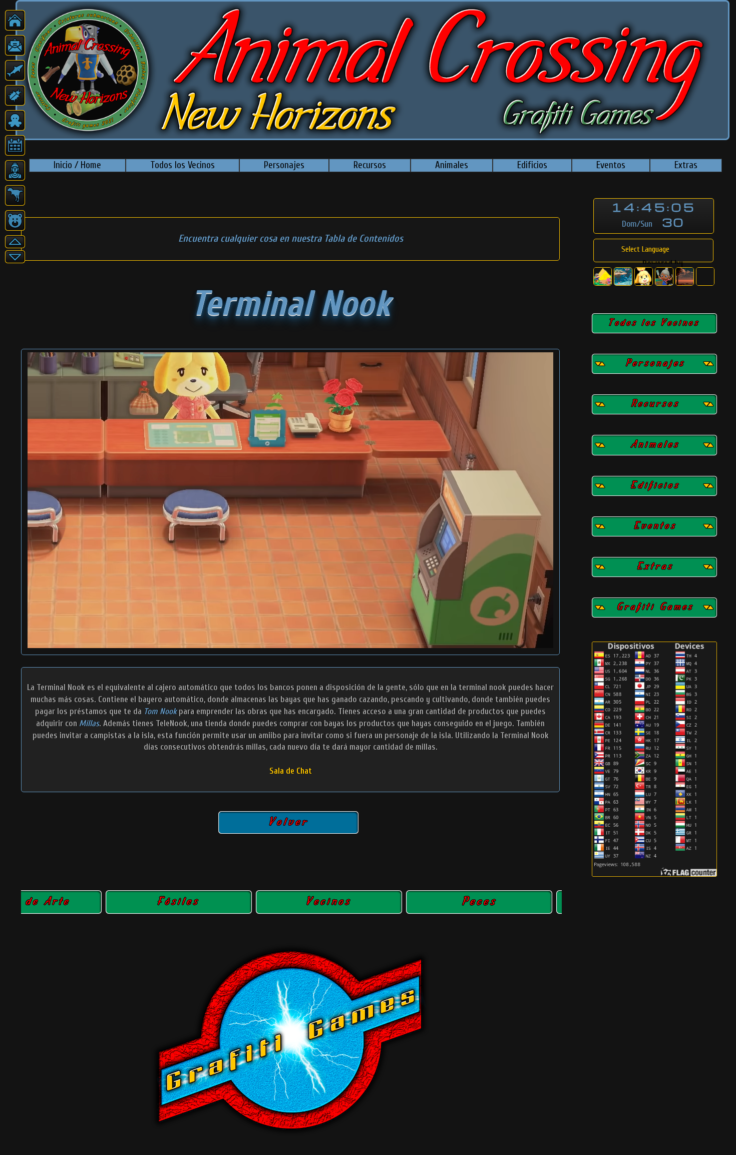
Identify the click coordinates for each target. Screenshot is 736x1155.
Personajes (284, 165)
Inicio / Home (77, 165)
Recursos (369, 165)
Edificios (532, 165)
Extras (685, 165)
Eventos (610, 165)
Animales (451, 165)
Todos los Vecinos (182, 165)
